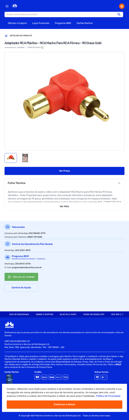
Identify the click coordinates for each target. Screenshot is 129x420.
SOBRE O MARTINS (44, 314)
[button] (120, 14)
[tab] (11, 158)
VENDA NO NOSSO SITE (93, 314)
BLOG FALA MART (68, 314)
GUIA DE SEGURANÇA (19, 314)
